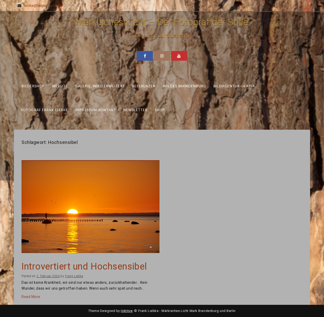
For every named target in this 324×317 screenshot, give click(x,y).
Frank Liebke (74, 276)
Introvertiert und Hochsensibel (84, 267)
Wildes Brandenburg (184, 86)
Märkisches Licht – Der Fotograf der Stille (162, 22)
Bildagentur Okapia (234, 86)
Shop (160, 110)
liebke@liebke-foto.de (43, 6)
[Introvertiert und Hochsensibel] (90, 207)
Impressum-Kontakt (95, 110)
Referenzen (144, 86)
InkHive (126, 311)
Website (60, 86)
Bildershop (33, 86)
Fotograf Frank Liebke (44, 110)
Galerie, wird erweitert (100, 86)
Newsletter (135, 110)
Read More (31, 297)
